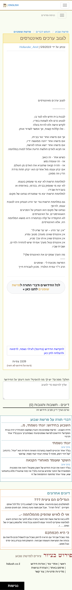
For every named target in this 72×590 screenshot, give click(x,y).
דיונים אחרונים (58, 493)
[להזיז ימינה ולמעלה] (5, 585)
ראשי (63, 563)
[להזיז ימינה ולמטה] (5, 587)
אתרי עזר (52, 563)
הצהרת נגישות (39, 567)
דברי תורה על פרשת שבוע (50, 420)
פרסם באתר (57, 567)
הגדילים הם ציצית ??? (51, 500)
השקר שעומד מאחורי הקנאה (48, 460)
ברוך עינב (65, 447)
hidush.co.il (13, 563)
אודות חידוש (38, 563)
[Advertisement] (33, 74)
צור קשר (39, 571)
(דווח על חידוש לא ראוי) (19, 365)
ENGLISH (13, 5)
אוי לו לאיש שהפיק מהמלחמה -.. (44, 514)
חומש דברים (43, 31)
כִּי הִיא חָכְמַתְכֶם (57, 533)
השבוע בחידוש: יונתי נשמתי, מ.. (45, 425)
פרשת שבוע (62, 31)
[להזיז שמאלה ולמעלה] (3, 585)
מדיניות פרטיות (55, 571)
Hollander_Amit (28, 46)
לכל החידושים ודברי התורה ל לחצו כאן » (36, 287)
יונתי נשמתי (61, 443)
